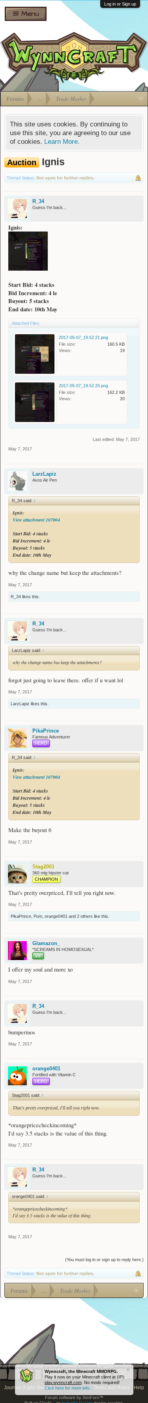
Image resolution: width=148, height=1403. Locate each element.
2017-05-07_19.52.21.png (83, 337)
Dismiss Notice (128, 1370)
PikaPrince (45, 731)
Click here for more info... (69, 1388)
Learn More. (62, 141)
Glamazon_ (46, 943)
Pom (38, 916)
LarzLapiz (44, 474)
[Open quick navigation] (140, 99)
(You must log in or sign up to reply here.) (104, 1259)
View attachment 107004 (36, 519)
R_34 (38, 201)
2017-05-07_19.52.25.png (83, 385)
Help (139, 1387)
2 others (85, 916)
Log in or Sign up (120, 4)
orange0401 (56, 916)
